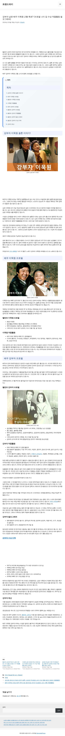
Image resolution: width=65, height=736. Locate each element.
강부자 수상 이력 (9, 538)
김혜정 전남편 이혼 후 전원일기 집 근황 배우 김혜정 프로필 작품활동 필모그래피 (50, 663)
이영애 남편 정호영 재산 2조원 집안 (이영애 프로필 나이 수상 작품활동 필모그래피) (31, 663)
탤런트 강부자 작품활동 (14, 113)
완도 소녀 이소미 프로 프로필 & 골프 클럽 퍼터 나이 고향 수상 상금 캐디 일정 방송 (24, 722)
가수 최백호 (13, 251)
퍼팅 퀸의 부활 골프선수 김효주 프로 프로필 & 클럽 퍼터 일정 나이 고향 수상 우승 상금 (25, 724)
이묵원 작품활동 (12, 103)
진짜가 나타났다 (36, 454)
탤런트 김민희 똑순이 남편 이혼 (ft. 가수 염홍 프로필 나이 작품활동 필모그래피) (11, 663)
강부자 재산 (11, 124)
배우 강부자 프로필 (13, 107)
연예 (6, 677)
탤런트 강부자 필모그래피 (15, 117)
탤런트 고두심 (26, 615)
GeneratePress (40, 733)
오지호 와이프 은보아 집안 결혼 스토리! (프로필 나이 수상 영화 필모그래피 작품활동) (32, 680)
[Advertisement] (17, 38)
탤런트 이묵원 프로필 (14, 99)
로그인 (19, 696)
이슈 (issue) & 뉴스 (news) (13, 675)
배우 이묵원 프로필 (13, 96)
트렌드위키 (8, 4)
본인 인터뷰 (54, 501)
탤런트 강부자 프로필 (14, 110)
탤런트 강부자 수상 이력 (14, 120)
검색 (4, 707)
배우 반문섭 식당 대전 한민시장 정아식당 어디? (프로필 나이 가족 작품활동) (29, 683)
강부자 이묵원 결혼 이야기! (15, 93)
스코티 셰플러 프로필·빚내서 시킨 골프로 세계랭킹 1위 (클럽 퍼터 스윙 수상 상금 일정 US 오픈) (27, 720)
